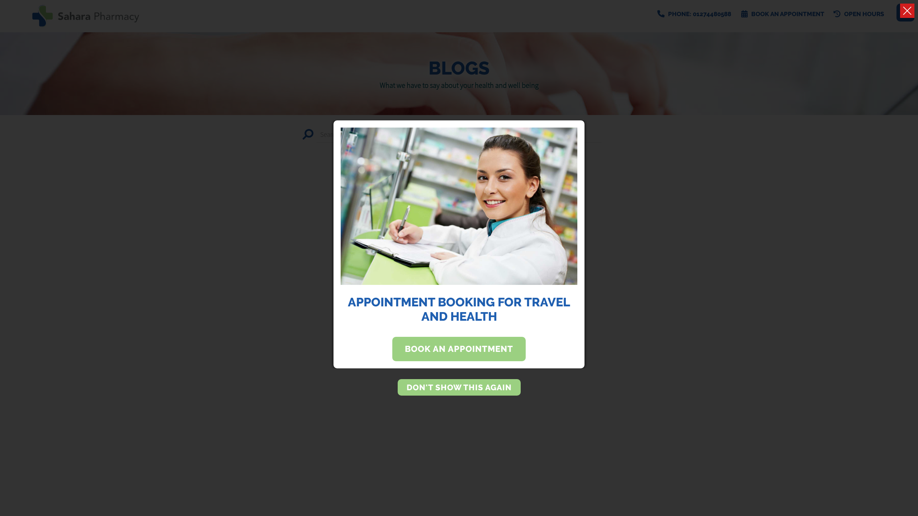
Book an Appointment (459, 349)
